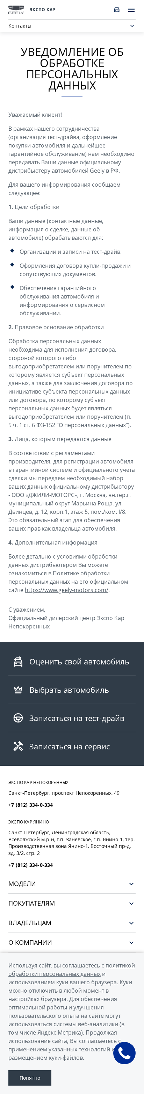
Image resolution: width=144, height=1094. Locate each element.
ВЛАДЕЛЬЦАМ (29, 923)
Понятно (30, 1077)
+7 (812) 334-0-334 (30, 805)
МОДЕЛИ (22, 884)
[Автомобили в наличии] (116, 9)
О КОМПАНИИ (30, 942)
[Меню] (131, 10)
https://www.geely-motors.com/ (66, 590)
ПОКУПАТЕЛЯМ (31, 903)
